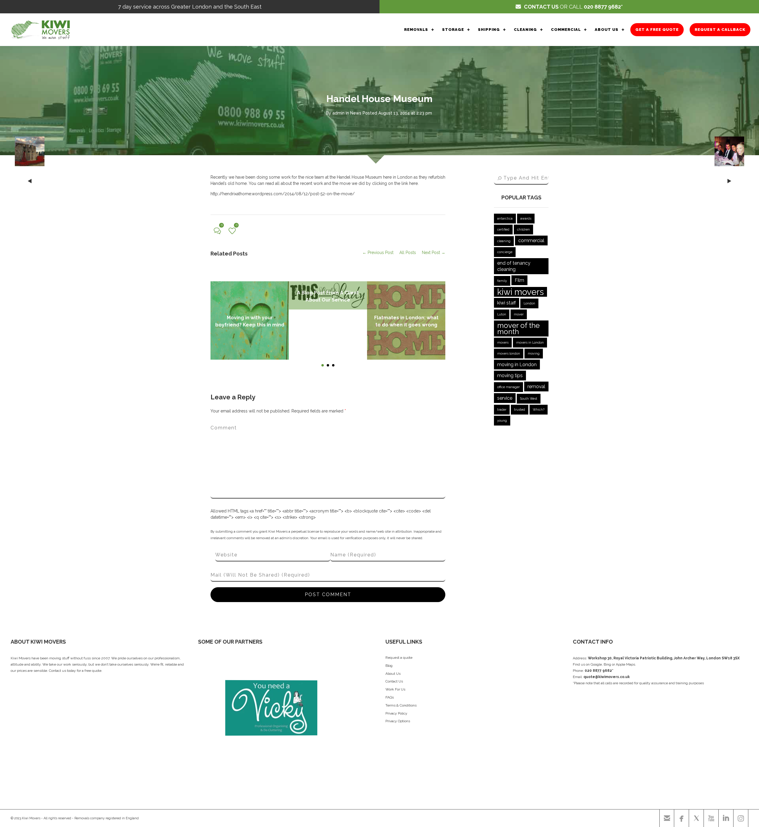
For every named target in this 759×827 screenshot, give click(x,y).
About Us (393, 674)
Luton (501, 314)
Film (519, 280)
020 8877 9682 (602, 7)
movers (502, 342)
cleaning (504, 241)
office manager (508, 387)
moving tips (510, 375)
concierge (504, 252)
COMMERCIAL (566, 29)
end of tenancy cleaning (513, 266)
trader (501, 409)
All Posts (407, 252)
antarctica (505, 218)
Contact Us (394, 681)
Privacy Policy (396, 713)
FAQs (389, 697)
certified (503, 229)
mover (519, 314)
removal (536, 386)
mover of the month (518, 328)
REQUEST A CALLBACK (720, 29)
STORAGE (453, 29)
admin (338, 113)
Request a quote (398, 657)
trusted (519, 409)
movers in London (530, 342)
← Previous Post (377, 252)
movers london (508, 353)
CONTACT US (541, 7)
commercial (531, 240)
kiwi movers (520, 292)
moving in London (517, 364)
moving (534, 353)
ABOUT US (606, 29)
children (523, 229)
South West (528, 398)
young (502, 420)
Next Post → (433, 252)
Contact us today (62, 671)
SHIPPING (489, 29)
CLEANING (525, 29)
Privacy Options (397, 721)
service (504, 398)
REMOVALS (416, 29)
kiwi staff (506, 303)
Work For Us (395, 689)
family (502, 280)
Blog (389, 665)
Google (596, 664)
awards (525, 218)
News (355, 113)
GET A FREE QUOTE (657, 29)
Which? (538, 409)
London (529, 303)
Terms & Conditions (401, 705)
